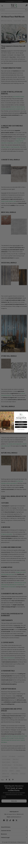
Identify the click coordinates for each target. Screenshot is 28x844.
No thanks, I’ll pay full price (21, 429)
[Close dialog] (27, 412)
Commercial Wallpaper (21, 424)
